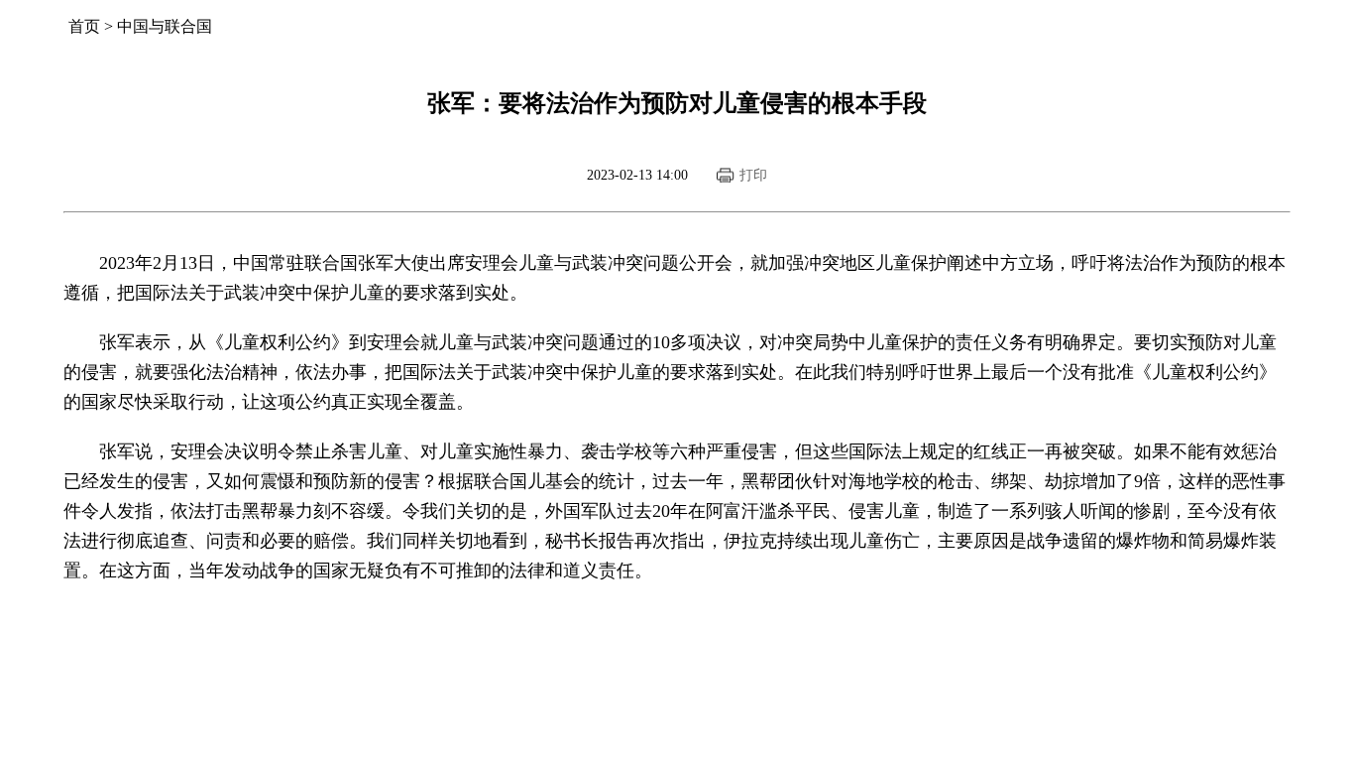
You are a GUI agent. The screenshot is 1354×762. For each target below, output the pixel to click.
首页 (84, 26)
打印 (753, 175)
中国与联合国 (164, 26)
